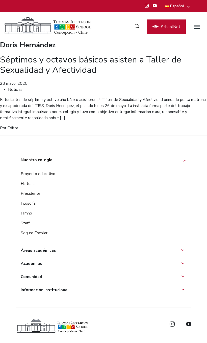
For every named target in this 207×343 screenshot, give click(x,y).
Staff (25, 223)
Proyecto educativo (38, 174)
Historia (28, 183)
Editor (12, 128)
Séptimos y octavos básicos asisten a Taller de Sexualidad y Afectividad (90, 65)
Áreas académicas (38, 250)
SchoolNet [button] (170, 27)
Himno (26, 213)
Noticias (15, 89)
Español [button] (177, 6)
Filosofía (28, 203)
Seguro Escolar (34, 233)
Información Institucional (45, 290)
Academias (31, 263)
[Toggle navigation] (197, 27)
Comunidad (31, 277)
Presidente (30, 193)
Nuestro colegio (37, 160)
